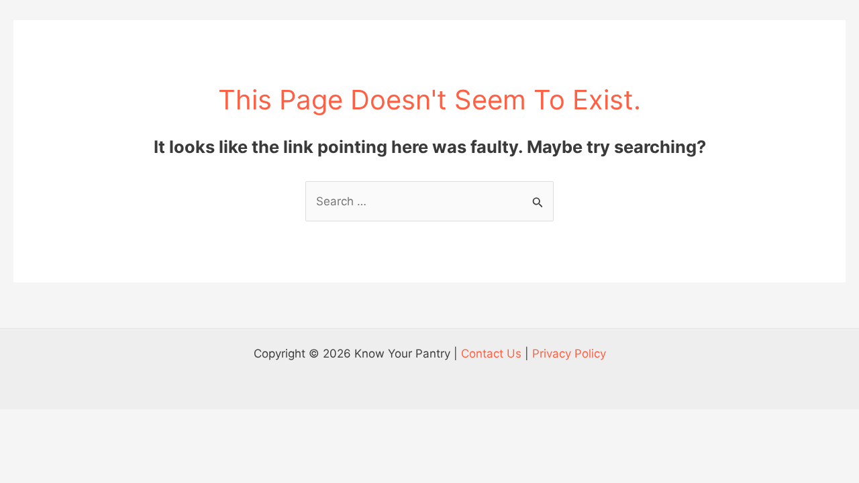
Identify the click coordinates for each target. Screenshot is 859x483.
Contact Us (491, 353)
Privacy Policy (569, 353)
